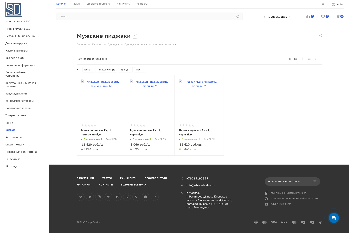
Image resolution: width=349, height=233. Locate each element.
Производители (156, 178)
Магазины (84, 184)
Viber (136, 197)
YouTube (118, 197)
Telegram (108, 197)
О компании (85, 178)
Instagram (99, 197)
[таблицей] (320, 59)
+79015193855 (277, 17)
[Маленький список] (289, 59)
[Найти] (238, 16)
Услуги (107, 178)
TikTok (155, 197)
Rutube (127, 197)
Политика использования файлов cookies (294, 198)
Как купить (128, 178)
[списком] (314, 59)
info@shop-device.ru (200, 185)
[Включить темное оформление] (323, 4)
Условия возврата (133, 184)
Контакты (106, 184)
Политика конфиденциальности (289, 193)
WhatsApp (145, 197)
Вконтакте (81, 197)
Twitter (90, 197)
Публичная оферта (281, 204)
